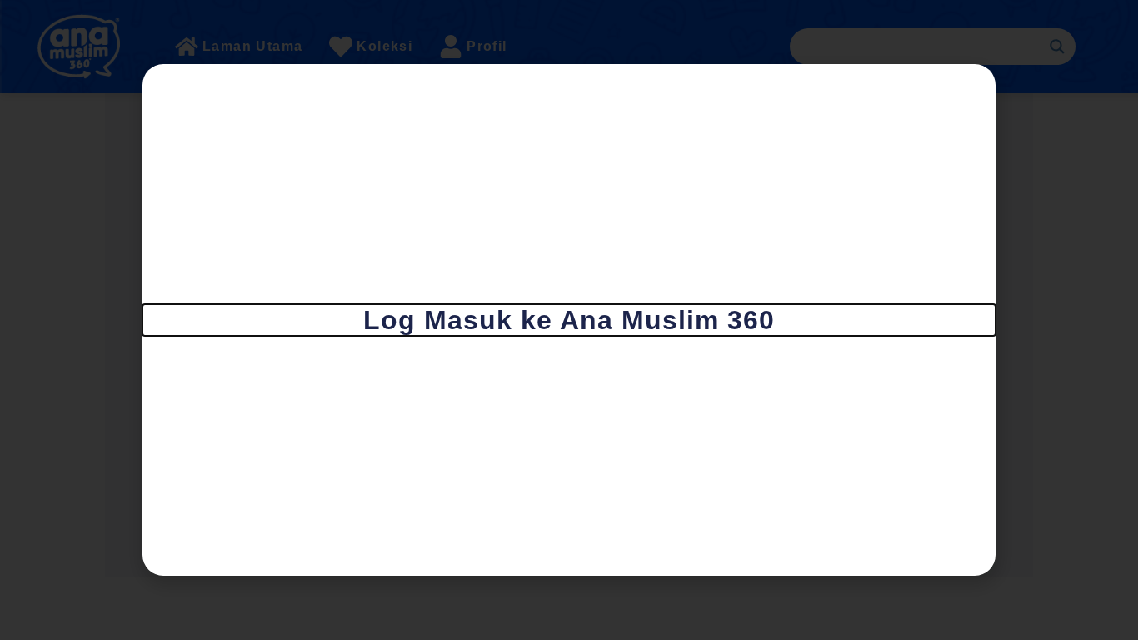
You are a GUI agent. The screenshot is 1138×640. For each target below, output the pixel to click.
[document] (569, 320)
